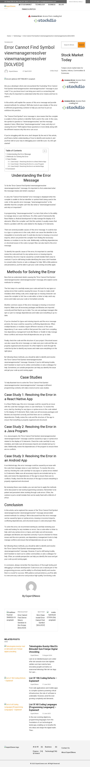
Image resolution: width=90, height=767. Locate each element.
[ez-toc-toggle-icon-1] (43, 151)
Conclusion (11, 169)
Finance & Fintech (29, 9)
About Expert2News (68, 752)
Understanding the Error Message (19, 154)
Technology (40, 4)
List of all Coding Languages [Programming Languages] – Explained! (43, 707)
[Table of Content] (45, 151)
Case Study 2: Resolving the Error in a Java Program (27, 164)
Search (81, 45)
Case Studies (11, 159)
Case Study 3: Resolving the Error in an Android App (27, 166)
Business (51, 4)
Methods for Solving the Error (17, 156)
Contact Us (65, 748)
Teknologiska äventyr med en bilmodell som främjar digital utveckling (43, 649)
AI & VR (61, 4)
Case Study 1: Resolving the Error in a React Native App (28, 161)
